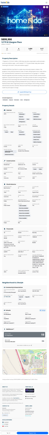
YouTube (6, 426)
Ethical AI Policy (28, 415)
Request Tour (32, 433)
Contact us (5, 415)
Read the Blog (29, 398)
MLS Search (27, 409)
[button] (24, 360)
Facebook (6, 422)
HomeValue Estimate (29, 411)
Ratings (43, 310)
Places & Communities (29, 412)
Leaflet (34, 374)
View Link (7, 296)
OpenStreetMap (39, 374)
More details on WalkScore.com (23, 345)
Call (9, 433)
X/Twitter (6, 424)
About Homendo (28, 408)
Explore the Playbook (31, 396)
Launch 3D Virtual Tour (25, 92)
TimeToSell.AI (16, 398)
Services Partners (28, 414)
